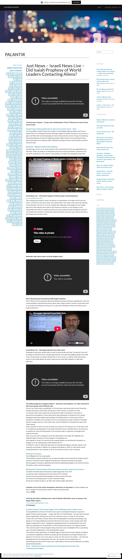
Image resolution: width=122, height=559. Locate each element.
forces (11, 118)
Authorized (100, 217)
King (105, 240)
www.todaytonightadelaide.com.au (37, 503)
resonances (12, 174)
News (19, 151)
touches (16, 210)
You (104, 263)
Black (19, 88)
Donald (10, 109)
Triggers (18, 213)
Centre (19, 97)
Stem (8, 189)
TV (14, 216)
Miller (13, 145)
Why (109, 260)
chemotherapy (17, 100)
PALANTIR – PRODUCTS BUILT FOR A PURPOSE (41, 147)
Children (113, 220)
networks (13, 148)
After (107, 212)
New (98, 243)
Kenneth (99, 240)
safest (13, 180)
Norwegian (10, 151)
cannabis (13, 91)
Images (19, 130)
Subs (10, 192)
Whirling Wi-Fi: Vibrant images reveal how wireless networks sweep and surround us (55, 469)
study (14, 192)
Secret (19, 186)
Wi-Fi (19, 222)
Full (110, 229)
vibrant (19, 219)
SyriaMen (18, 201)
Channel (13, 97)
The (11, 204)
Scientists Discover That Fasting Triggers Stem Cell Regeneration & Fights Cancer (54, 509)
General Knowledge (14, 68)
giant (9, 121)
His (114, 232)
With (9, 222)
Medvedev (18, 142)
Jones (19, 136)
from (19, 121)
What (104, 260)
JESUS (107, 237)
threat (11, 207)
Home (99, 7)
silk (8, 186)
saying (8, 180)
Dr (20, 112)
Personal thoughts (111, 7)
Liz (10, 139)
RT (98, 249)
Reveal (19, 177)
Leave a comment (15, 71)
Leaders (19, 139)
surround (18, 198)
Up (11, 216)
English (19, 115)
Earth (11, 112)
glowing (19, 124)
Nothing (19, 154)
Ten (9, 201)
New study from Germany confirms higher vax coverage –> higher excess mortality (106, 71)
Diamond (18, 106)
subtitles (10, 195)
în (10, 86)
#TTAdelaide (17, 74)
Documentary (17, 109)
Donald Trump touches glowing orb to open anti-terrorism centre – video (51, 129)
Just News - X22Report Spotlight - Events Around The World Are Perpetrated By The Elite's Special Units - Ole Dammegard (106, 157)
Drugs (16, 112)
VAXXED (106, 258)
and (15, 80)
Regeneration (12, 168)
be (112, 217)
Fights (19, 118)
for (15, 118)
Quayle (19, 168)
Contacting (14, 103)
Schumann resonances (33, 454)
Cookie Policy (37, 556)
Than (19, 204)
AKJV (112, 212)
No (15, 151)
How (10, 127)
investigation (11, 130)
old (98, 246)
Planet (12, 159)
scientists (11, 183)
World (19, 225)
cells (15, 94)
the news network (11, 7)
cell (20, 94)
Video (14, 219)
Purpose (12, 165)
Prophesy (12, 162)
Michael (19, 145)
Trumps (19, 216)
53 (107, 209)
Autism (107, 217)
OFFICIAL (9, 154)
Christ (98, 223)
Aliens (19, 80)
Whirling (8, 219)
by (108, 220)
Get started (76, 2)
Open (12, 156)
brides (15, 88)
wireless (14, 222)
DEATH (99, 226)
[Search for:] (105, 52)
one (17, 156)
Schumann (18, 183)
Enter (14, 115)
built (10, 88)
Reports (19, 174)
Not (108, 243)
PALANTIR (18, 159)
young (14, 225)
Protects (19, 165)
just (15, 136)
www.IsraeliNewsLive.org (34, 198)
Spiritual (103, 249)
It (97, 237)
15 (103, 209)
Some (19, 189)
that (15, 204)
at (113, 215)
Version (113, 258)
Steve (19, 192)
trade (10, 210)
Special (14, 189)
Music (110, 240)
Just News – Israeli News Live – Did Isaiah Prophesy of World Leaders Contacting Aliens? (55, 70)
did (14, 106)
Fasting (9, 115)
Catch (7, 91)
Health (104, 232)
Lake (11, 136)
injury (103, 235)
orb (8, 156)
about (19, 77)
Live (14, 139)
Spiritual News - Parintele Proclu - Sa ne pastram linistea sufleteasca (105, 173)
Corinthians (106, 223)
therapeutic (17, 207)
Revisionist (13, 177)
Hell (110, 232)
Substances (18, 195)
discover (8, 106)
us (8, 216)
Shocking (13, 186)
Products (18, 162)
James (102, 237)
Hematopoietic (17, 127)
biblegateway (101, 220)
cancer (19, 91)
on (20, 156)
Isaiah (17, 133)
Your (108, 263)
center (11, 94)
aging (14, 77)
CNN (20, 103)
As (11, 83)
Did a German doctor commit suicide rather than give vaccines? (106, 81)
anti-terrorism (17, 83)
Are (106, 215)
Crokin (8, 103)
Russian (19, 180)
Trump (13, 213)
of (14, 154)
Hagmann (12, 124)
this (115, 252)
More (8, 145)
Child (9, 100)
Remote (19, 171)
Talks (12, 201)
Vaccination (104, 255)
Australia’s (18, 86)
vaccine (111, 255)
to (20, 210)
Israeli (12, 133)
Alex (10, 77)
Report (13, 171)
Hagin (99, 232)
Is (20, 133)
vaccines (99, 258)
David (112, 223)
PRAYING (111, 246)
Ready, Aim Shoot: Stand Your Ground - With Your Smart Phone (105, 181)
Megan (11, 142)
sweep (12, 198)
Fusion (15, 121)
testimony (100, 252)
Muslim (19, 148)
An (98, 215)
